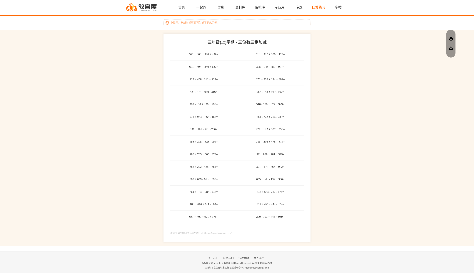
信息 (220, 7)
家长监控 (259, 257)
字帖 (338, 7)
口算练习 (318, 7)
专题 (299, 7)
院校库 (260, 7)
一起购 (201, 7)
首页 (181, 7)
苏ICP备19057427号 (262, 263)
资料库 (240, 7)
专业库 (280, 7)
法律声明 (243, 257)
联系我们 (228, 257)
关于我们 (213, 257)
